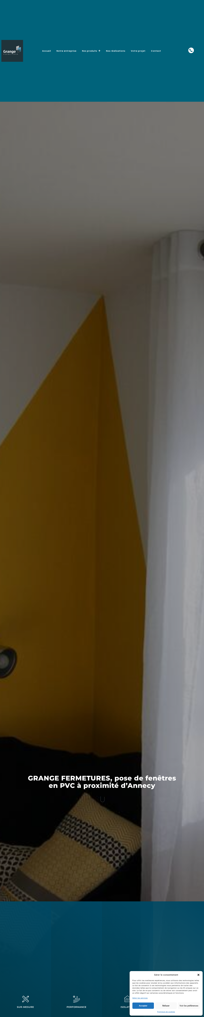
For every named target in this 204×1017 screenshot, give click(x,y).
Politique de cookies (166, 1012)
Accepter (143, 1005)
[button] (198, 974)
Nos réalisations (115, 51)
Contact (156, 51)
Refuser (165, 1005)
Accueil (46, 51)
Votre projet (138, 51)
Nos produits (89, 51)
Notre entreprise (66, 51)
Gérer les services (140, 998)
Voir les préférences (189, 1005)
